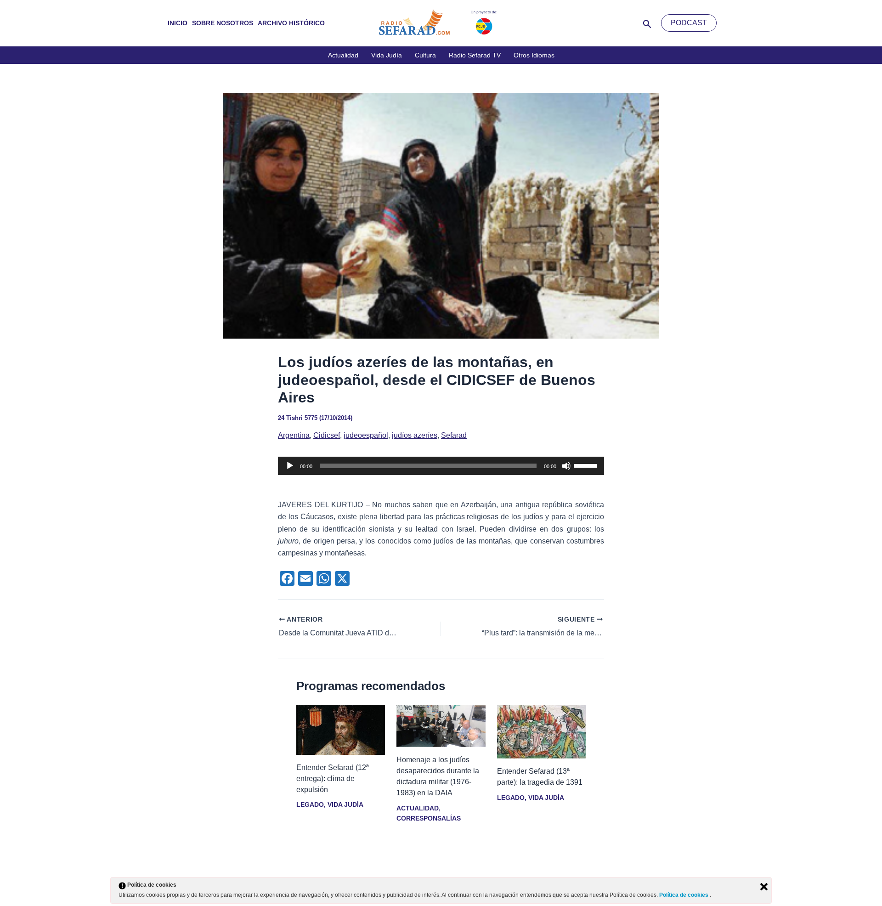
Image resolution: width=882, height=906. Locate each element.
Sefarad (454, 435)
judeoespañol (366, 435)
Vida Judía (386, 55)
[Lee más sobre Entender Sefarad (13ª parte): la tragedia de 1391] (541, 731)
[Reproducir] (289, 465)
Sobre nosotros (222, 23)
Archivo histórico (291, 23)
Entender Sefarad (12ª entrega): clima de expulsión (332, 778)
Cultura (425, 55)
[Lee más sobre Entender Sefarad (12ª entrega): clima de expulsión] (340, 729)
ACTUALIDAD (417, 808)
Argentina (294, 435)
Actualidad (343, 55)
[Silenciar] (566, 465)
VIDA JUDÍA (345, 804)
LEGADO (310, 804)
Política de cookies (684, 895)
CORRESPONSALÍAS (428, 818)
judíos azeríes (414, 435)
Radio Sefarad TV (475, 55)
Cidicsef (326, 435)
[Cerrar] (764, 886)
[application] (441, 466)
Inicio (177, 23)
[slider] (586, 465)
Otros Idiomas (534, 55)
